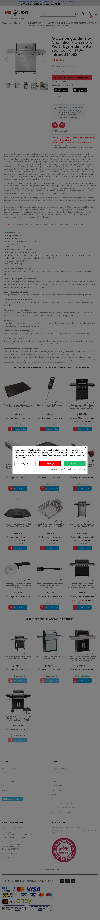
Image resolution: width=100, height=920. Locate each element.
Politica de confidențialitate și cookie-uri (68, 469)
